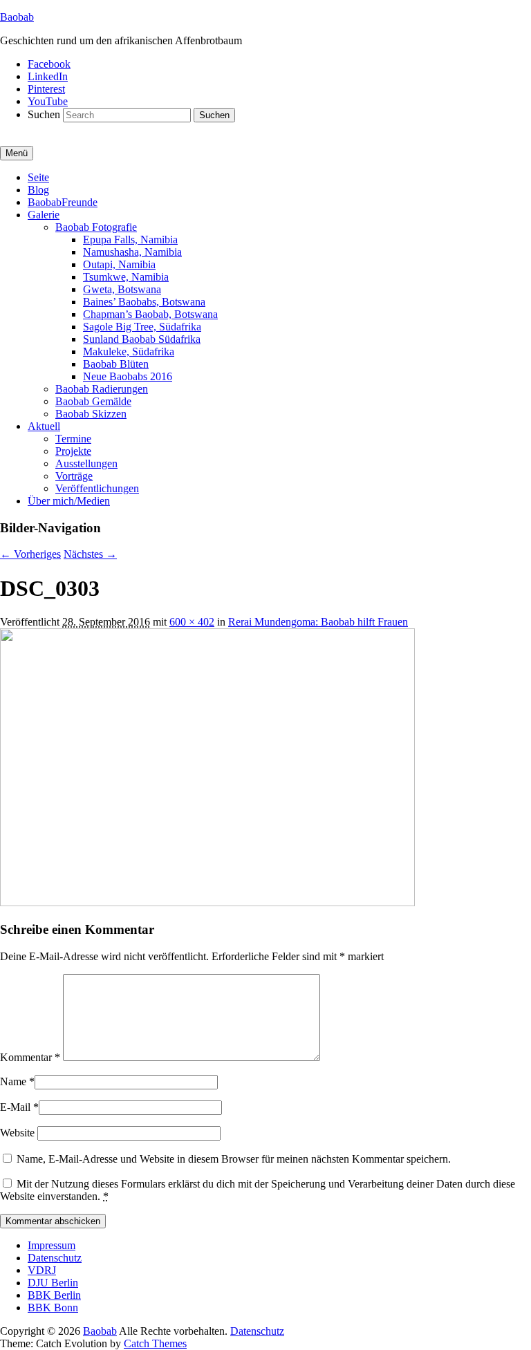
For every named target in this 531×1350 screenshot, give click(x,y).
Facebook (49, 64)
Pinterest (46, 89)
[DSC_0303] (207, 902)
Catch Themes (155, 1343)
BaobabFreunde (62, 202)
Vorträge (74, 476)
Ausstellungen (86, 463)
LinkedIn (48, 76)
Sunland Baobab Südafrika (142, 339)
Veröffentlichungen (97, 488)
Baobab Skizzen (91, 414)
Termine (73, 438)
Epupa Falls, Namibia (130, 239)
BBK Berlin (54, 1295)
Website (17, 1132)
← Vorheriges (30, 554)
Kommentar (30, 1057)
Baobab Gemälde (93, 401)
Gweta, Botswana (122, 289)
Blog (38, 190)
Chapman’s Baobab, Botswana (150, 314)
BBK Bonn (53, 1307)
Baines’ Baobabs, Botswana (144, 302)
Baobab (17, 17)
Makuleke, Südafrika (128, 351)
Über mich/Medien (69, 501)
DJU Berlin (53, 1282)
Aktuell (44, 426)
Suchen (44, 114)
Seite (38, 177)
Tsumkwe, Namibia (126, 277)
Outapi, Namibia (119, 264)
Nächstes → (90, 554)
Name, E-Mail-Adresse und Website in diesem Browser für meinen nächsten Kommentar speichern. (234, 1159)
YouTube (48, 101)
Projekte (73, 451)
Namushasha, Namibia (132, 252)
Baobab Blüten (116, 364)
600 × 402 (191, 622)
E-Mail (15, 1107)
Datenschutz (55, 1258)
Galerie (43, 215)
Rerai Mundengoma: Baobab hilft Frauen (318, 622)
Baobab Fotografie (96, 227)
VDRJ (42, 1270)
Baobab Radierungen (101, 389)
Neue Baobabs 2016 (127, 376)
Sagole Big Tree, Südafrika (142, 326)
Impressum (51, 1245)
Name (13, 1081)
